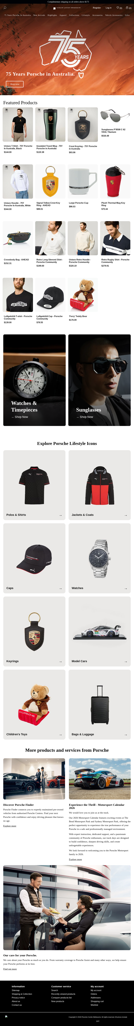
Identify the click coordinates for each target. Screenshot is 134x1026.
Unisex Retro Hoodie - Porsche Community (80, 261)
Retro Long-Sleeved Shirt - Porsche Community (50, 261)
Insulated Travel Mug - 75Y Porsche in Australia (50, 147)
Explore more (9, 826)
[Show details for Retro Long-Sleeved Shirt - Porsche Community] (50, 238)
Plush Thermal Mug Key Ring (113, 204)
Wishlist (94, 1005)
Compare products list (61, 998)
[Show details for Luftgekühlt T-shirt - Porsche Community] (18, 295)
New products (57, 1001)
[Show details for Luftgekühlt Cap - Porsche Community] (50, 295)
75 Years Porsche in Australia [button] (17, 15)
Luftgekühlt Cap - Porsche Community (50, 317)
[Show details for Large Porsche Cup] (83, 181)
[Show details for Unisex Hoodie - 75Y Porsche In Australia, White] (18, 181)
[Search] (5, 8)
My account (96, 990)
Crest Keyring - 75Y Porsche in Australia (83, 147)
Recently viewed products (63, 994)
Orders (94, 994)
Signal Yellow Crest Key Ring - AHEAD (48, 204)
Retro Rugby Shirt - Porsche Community (115, 261)
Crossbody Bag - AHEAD (16, 260)
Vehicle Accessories (113, 15)
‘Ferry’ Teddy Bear (78, 316)
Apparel (63, 15)
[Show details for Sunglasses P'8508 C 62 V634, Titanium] (115, 116)
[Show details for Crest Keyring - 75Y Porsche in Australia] (83, 124)
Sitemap (15, 990)
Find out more (10, 969)
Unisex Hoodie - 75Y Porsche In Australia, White (17, 204)
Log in (108, 8)
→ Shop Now (19, 417)
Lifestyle (86, 15)
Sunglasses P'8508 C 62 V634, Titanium (113, 130)
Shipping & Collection (22, 994)
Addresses (96, 998)
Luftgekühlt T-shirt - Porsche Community (18, 317)
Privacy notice (18, 998)
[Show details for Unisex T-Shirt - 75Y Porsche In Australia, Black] (18, 124)
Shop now (14, 84)
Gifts (127, 15)
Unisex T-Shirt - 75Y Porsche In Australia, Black (18, 147)
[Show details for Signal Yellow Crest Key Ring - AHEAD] (50, 181)
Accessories (97, 15)
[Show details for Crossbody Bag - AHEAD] (18, 238)
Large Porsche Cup (78, 203)
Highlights (52, 15)
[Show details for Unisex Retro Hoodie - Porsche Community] (83, 238)
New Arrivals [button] (39, 15)
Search (54, 990)
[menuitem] (52, 15)
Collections (74, 15)
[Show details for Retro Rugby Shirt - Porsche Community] (115, 238)
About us (16, 1001)
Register (97, 8)
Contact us (17, 1005)
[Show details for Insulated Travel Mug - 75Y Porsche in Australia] (50, 124)
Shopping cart (97, 1001)
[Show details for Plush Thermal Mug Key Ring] (115, 181)
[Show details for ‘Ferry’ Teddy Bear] (83, 295)
